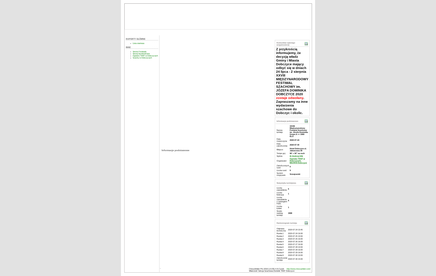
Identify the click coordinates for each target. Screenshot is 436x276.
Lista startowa (138, 43)
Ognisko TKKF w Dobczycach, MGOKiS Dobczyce (298, 161)
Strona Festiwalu (139, 52)
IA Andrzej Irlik (296, 156)
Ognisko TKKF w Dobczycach (145, 56)
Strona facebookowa (141, 54)
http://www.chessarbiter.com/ (298, 269)
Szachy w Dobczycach (142, 58)
